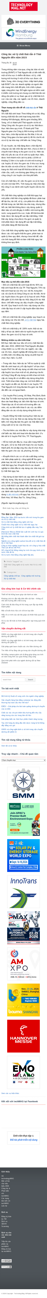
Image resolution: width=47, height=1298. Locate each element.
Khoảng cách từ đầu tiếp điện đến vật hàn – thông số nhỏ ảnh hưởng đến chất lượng (22, 600)
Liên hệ (4, 1206)
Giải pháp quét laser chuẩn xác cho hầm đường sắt (21, 646)
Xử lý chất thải (10, 579)
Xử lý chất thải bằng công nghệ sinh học (17, 522)
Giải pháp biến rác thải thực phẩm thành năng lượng (21, 719)
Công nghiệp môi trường (30, 576)
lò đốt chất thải (12, 495)
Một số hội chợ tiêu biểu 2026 (5, 1183)
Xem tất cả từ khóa (9, 746)
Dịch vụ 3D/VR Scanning (5, 1223)
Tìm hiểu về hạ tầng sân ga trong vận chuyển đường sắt (23, 650)
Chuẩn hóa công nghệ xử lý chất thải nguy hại (19, 525)
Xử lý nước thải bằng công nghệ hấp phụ (17, 555)
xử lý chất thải (30, 320)
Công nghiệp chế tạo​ (12, 576)
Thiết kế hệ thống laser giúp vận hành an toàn (19, 594)
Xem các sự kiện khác (10, 1093)
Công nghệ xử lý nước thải (22, 565)
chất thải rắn (31, 108)
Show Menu (24, 46)
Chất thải (7, 565)
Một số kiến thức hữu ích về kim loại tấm (17, 611)
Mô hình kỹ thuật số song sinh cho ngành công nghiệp (22, 696)
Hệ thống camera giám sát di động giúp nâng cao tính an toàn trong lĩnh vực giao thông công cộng (22, 656)
